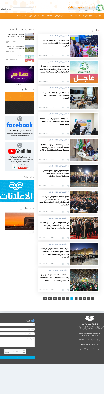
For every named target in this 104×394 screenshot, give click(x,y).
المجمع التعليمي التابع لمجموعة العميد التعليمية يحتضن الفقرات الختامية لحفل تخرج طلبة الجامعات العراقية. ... (56, 173)
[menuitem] (98, 15)
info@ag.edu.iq (85, 344)
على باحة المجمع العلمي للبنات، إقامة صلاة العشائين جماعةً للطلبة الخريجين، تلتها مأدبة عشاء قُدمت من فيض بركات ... (54, 225)
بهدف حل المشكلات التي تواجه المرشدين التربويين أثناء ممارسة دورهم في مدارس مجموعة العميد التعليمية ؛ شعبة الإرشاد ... (54, 147)
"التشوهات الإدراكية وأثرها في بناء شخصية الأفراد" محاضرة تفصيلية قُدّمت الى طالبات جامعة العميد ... (54, 121)
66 (45, 298)
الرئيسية (98, 15)
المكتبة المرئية (47, 15)
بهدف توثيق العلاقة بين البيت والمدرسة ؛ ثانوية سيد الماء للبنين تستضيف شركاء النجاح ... (55, 43)
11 (50, 298)
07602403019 (82, 340)
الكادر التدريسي (60, 15)
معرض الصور (34, 15)
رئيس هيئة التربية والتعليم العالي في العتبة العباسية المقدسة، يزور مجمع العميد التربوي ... (55, 95)
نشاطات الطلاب (74, 15)
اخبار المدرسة (87, 15)
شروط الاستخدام (95, 349)
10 (55, 298)
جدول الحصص (21, 15)
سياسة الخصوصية (84, 349)
